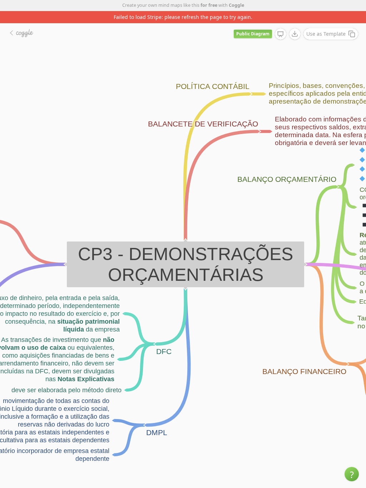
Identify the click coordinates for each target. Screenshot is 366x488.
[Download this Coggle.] (295, 34)
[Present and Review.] (280, 34)
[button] (352, 474)
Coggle (236, 5)
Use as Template (326, 33)
